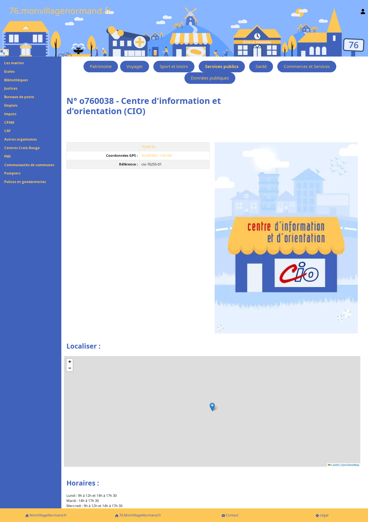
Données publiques (210, 78)
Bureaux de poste (19, 97)
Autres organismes (20, 139)
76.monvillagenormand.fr (60, 10)
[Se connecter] (362, 10)
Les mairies (14, 63)
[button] (212, 407)
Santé (261, 66)
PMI (7, 156)
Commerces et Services (307, 66)
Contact (232, 515)
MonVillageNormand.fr (48, 515)
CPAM (9, 122)
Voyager (134, 66)
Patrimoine (101, 66)
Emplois (10, 105)
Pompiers (12, 173)
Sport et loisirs (174, 66)
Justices (10, 88)
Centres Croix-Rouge (22, 147)
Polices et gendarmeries (25, 181)
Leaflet (335, 465)
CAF (7, 130)
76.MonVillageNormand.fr (139, 515)
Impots (10, 114)
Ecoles (9, 71)
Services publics (222, 66)
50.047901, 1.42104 (156, 155)
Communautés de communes (29, 165)
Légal (323, 515)
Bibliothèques (16, 80)
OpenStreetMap (350, 465)
